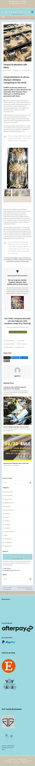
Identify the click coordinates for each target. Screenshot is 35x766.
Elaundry (16, 761)
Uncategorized (8, 542)
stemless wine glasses (19, 115)
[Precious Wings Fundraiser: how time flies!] (17, 410)
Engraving (7, 513)
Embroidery (8, 506)
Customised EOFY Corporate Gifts (7, 588)
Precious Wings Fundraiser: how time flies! (16, 427)
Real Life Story (8, 539)
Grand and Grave (8, 761)
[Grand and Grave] (17, 559)
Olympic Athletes (8, 347)
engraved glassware (9, 344)
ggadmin (16, 70)
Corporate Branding (9, 340)
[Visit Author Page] (17, 370)
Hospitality (7, 524)
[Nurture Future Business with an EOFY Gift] (17, 447)
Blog (10, 762)
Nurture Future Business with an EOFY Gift (15, 463)
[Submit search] (30, 482)
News (6, 535)
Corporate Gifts (26, 70)
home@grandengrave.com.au (17, 3)
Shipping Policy (16, 762)
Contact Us (24, 762)
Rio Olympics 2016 (19, 347)
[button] (32, 12)
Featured (7, 517)
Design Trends (8, 499)
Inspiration (7, 528)
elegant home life (9, 502)
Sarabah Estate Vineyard (25, 761)
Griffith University (21, 344)
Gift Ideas (7, 521)
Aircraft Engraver (9, 492)
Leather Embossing (9, 531)
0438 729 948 (18, 1)
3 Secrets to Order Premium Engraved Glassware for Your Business (14, 388)
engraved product (9, 510)
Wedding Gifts (8, 546)
